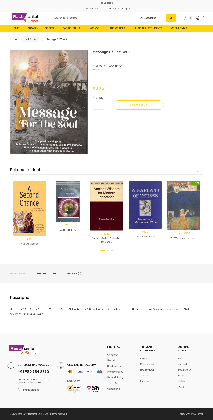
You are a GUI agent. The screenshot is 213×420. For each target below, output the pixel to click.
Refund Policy (115, 377)
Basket (111, 360)
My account (182, 361)
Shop (181, 375)
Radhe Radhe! (106, 3)
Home (15, 28)
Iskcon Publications (147, 361)
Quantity (98, 98)
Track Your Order (91, 8)
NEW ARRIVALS (115, 65)
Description (18, 273)
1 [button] (102, 250)
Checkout (112, 354)
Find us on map (30, 389)
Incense (94, 28)
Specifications (47, 273)
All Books (31, 39)
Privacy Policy (115, 371)
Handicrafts (116, 28)
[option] (49, 102)
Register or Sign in (121, 8)
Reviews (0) (74, 273)
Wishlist (182, 381)
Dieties (49, 28)
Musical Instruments (148, 28)
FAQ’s (181, 386)
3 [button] (112, 250)
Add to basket (138, 104)
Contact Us (114, 366)
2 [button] (108, 250)
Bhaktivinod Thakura (147, 372)
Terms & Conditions (113, 386)
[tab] (18, 273)
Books (31, 28)
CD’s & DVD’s (179, 28)
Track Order (184, 369)
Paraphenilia (71, 28)
